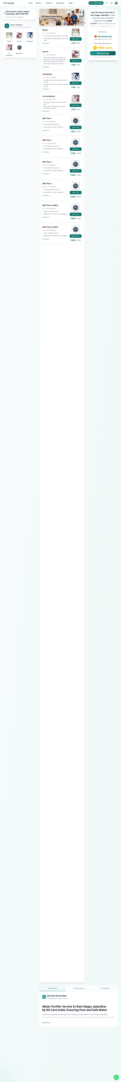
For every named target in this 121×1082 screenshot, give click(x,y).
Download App (103, 53)
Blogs (71, 3)
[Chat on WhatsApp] (107, 3)
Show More (45, 43)
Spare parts (60, 3)
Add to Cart (75, 39)
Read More (103, 32)
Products (49, 3)
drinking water (78, 1017)
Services (38, 3)
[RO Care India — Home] (8, 3)
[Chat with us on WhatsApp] (116, 1077)
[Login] (116, 3)
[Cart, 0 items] (111, 3)
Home (31, 3)
